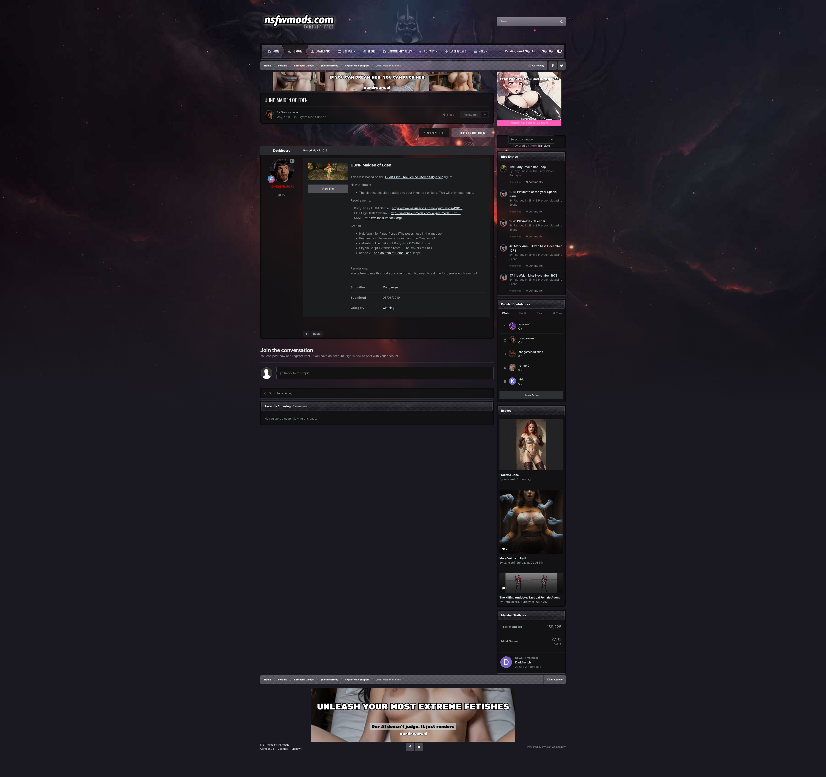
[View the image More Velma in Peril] (531, 522)
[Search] (561, 21)
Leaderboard (457, 51)
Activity (429, 51)
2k (283, 195)
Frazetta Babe (509, 475)
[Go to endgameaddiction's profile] (512, 353)
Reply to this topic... (297, 373)
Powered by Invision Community (546, 746)
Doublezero (289, 112)
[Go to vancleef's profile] (512, 326)
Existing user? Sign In (520, 51)
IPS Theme (266, 744)
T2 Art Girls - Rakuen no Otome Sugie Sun (414, 177)
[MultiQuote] (306, 334)
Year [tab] (540, 313)
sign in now (353, 356)
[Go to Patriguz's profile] (503, 193)
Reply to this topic (472, 132)
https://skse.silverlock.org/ (383, 218)
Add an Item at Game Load (392, 253)
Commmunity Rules (399, 51)
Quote (317, 333)
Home (275, 51)
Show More (531, 395)
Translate (544, 145)
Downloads (322, 51)
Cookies (283, 748)
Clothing (389, 307)
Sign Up (547, 51)
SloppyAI (296, 748)
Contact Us (267, 748)
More (481, 51)
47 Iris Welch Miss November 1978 (533, 275)
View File (328, 188)
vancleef (524, 324)
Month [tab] (523, 313)
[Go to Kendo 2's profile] (512, 367)
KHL (521, 379)
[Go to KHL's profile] (512, 381)
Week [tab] (505, 313)
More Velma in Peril (512, 558)
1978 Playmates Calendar (527, 221)
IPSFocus (283, 744)
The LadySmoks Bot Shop (527, 167)
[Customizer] (559, 51)
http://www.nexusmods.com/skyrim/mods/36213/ (426, 213)
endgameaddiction (530, 352)
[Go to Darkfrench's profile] (506, 662)
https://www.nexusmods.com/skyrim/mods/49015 (427, 208)
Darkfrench (523, 662)
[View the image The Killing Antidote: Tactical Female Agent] (531, 583)
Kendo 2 (523, 365)
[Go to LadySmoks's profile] (503, 168)
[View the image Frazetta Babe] (531, 444)
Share (450, 114)
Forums (297, 51)
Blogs (371, 51)
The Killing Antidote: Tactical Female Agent (529, 597)
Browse (347, 51)
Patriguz (518, 200)
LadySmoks (521, 171)
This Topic (545, 21)
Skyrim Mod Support (312, 117)
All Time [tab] (557, 313)
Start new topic (434, 132)
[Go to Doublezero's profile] (269, 114)
